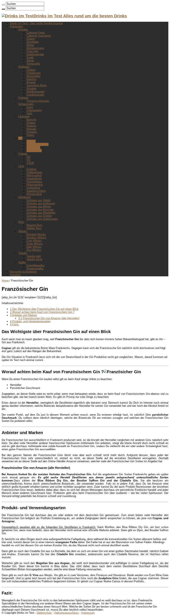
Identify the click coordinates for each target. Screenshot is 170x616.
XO (28, 156)
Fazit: (14, 324)
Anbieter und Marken (23, 315)
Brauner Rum (34, 225)
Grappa (31, 122)
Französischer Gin (38, 144)
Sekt (29, 113)
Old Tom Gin (34, 150)
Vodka (22, 262)
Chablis (31, 69)
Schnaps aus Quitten (39, 215)
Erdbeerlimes (34, 172)
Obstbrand (24, 197)
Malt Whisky (34, 246)
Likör (21, 166)
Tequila (22, 253)
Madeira (31, 125)
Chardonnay (34, 73)
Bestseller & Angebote (23, 271)
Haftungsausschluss (66, 612)
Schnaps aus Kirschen (40, 209)
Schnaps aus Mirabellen (41, 212)
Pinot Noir (32, 51)
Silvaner (31, 88)
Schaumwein (26, 104)
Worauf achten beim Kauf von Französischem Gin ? (42, 312)
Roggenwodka (35, 268)
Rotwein (23, 29)
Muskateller (33, 76)
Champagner (34, 110)
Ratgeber (15, 274)
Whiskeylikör (34, 194)
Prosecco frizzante (38, 100)
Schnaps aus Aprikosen (41, 203)
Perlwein (23, 97)
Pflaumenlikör (35, 184)
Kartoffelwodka (35, 265)
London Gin (33, 147)
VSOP (30, 163)
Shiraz (30, 60)
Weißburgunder (36, 91)
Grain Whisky (35, 243)
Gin (20, 138)
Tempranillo (33, 63)
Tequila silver (34, 259)
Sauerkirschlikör (36, 190)
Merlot (30, 45)
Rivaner (31, 82)
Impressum (88, 612)
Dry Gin (31, 141)
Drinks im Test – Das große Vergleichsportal (36, 23)
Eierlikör (31, 169)
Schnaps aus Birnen (39, 206)
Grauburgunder (35, 94)
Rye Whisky (34, 249)
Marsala (31, 128)
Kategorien (16, 26)
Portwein (32, 132)
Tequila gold (34, 256)
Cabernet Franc (36, 32)
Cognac (22, 153)
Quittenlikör (33, 187)
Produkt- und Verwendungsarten (30, 321)
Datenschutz (44, 612)
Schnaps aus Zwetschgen (42, 218)
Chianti (31, 38)
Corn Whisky (34, 240)
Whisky (22, 231)
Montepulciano (35, 48)
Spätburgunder (35, 54)
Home (5, 280)
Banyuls (31, 119)
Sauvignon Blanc (37, 85)
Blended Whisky (36, 234)
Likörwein (23, 116)
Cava (30, 107)
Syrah (30, 57)
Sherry (30, 135)
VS (28, 159)
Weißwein (24, 66)
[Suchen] (3, 4)
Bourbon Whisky (36, 237)
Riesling (31, 79)
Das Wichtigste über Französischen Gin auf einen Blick (44, 308)
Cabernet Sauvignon (39, 35)
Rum (21, 222)
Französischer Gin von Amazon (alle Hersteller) (48, 318)
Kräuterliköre (34, 178)
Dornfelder (33, 41)
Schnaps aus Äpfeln (39, 200)
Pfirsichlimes (34, 181)
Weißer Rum (34, 228)
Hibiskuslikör (34, 175)
